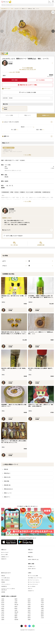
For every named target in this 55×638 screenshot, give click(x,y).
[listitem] (14, 261)
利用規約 (3, 582)
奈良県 (2, 612)
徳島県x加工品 (46, 192)
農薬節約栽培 (6, 192)
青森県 (16, 599)
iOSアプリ (30, 588)
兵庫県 (42, 610)
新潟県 (29, 604)
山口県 (29, 613)
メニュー (52, 2)
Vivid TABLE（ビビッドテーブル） (35, 577)
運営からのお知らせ (5, 579)
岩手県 (29, 599)
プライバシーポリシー (5, 584)
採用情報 (3, 592)
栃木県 (2, 602)
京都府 (16, 610)
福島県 (29, 600)
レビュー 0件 (12, 72)
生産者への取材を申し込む (33, 559)
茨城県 (42, 600)
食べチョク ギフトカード (33, 584)
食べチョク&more (31, 586)
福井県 (16, 606)
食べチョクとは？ (5, 552)
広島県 (16, 613)
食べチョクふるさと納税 (33, 575)
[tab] (9, 115)
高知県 (29, 615)
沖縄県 (29, 619)
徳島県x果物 (38, 192)
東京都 (2, 604)
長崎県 (16, 617)
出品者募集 (30, 552)
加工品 (6, 176)
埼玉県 (29, 602)
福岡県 (42, 615)
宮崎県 (2, 619)
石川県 (2, 606)
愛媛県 (16, 615)
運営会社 (3, 575)
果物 (6, 174)
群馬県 (16, 602)
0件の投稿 (18, 72)
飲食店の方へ (4, 558)
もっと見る (28, 154)
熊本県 (29, 617)
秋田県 (2, 600)
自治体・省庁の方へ (32, 568)
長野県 (42, 606)
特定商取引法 (4, 586)
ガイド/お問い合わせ (5, 577)
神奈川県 (16, 604)
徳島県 (6, 181)
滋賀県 (2, 610)
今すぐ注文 (15, 80)
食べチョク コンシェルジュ (33, 579)
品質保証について (5, 556)
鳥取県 (29, 612)
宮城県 (42, 599)
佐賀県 (2, 617)
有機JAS (23, 192)
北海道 (2, 599)
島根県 (42, 612)
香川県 (2, 615)
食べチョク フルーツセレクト (34, 582)
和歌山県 (16, 612)
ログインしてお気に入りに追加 (28, 92)
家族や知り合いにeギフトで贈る (28, 84)
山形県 (16, 600)
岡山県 (2, 613)
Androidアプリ (31, 590)
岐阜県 (2, 608)
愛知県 (29, 608)
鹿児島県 (16, 619)
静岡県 (16, 608)
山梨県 (29, 606)
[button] (27, 126)
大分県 (42, 617)
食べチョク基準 (4, 554)
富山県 (42, 604)
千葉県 (42, 602)
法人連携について (31, 566)
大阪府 (29, 610)
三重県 (42, 608)
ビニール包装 (30, 192)
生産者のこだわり (7, 217)
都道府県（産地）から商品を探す (9, 596)
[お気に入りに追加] (53, 12)
